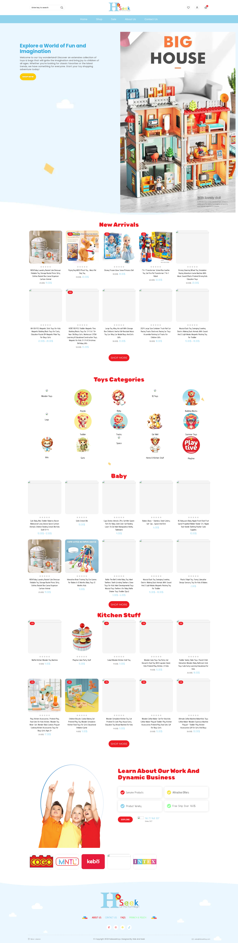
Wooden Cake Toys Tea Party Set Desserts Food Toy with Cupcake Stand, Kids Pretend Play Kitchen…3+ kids (156, 663)
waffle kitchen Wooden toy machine (45, 660)
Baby (119, 411)
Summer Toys (191, 434)
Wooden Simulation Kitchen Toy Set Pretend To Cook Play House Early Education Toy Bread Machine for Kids (119, 722)
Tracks (119, 434)
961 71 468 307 (152, 818)
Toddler (83, 434)
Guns (83, 457)
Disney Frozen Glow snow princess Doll (119, 270)
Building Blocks (191, 411)
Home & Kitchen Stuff (155, 457)
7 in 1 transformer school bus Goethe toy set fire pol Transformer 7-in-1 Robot (155, 273)
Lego (47, 419)
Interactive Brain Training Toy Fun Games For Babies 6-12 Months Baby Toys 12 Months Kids (82, 582)
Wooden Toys (46, 396)
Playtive (191, 458)
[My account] (197, 7)
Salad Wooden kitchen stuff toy (119, 660)
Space (118, 443)
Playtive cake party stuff (82, 660)
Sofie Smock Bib (82, 521)
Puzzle (83, 411)
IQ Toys (155, 396)
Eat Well (155, 434)
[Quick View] (58, 240)
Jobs (47, 457)
